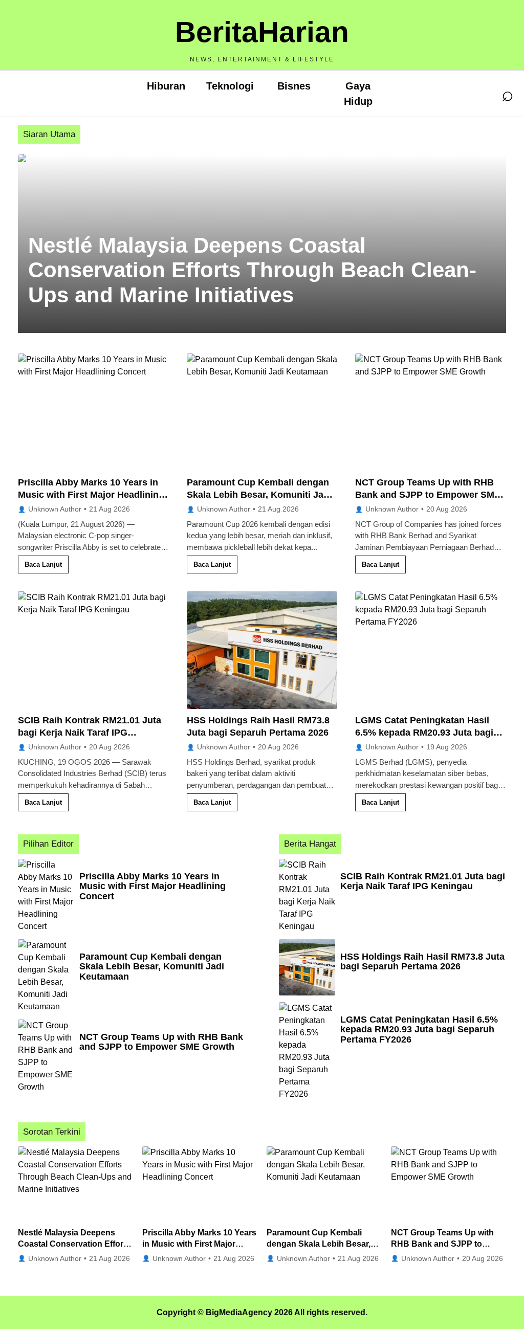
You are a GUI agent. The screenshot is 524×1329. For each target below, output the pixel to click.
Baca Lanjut (43, 564)
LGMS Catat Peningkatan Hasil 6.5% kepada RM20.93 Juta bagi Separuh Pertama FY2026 (424, 732)
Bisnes (294, 86)
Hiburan (166, 86)
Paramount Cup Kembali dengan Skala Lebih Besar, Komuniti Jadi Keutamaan (259, 495)
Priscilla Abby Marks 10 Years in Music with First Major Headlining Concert (91, 495)
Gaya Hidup (358, 93)
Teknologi (230, 86)
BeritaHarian (262, 31)
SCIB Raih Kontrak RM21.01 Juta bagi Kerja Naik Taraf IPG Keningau (89, 732)
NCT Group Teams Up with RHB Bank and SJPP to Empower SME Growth (427, 495)
